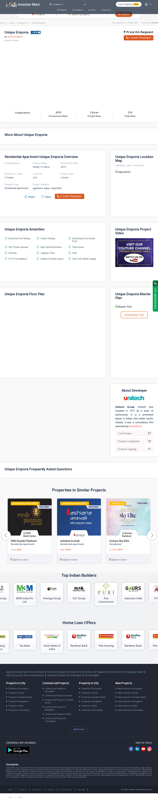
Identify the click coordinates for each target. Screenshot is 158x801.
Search (125, 14)
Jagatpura (22, 22)
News (20, 797)
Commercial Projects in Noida (58, 695)
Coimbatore (52, 671)
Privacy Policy (66, 789)
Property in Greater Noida (93, 697)
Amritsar (30, 671)
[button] (151, 535)
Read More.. (136, 426)
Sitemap (81, 789)
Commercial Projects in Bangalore (55, 708)
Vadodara (51, 675)
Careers (50, 789)
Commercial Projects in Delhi (58, 714)
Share (31, 197)
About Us (23, 789)
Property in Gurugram (91, 688)
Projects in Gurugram (18, 688)
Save (48, 197)
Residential (118, 503)
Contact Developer (140, 37)
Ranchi (9, 675)
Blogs (10, 797)
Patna (119, 671)
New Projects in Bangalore (130, 701)
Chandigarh (93, 675)
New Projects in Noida (128, 692)
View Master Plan (134, 315)
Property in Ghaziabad (92, 710)
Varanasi (63, 675)
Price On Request (139, 32)
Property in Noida (89, 692)
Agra (8, 671)
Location (56, 4)
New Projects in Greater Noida (132, 697)
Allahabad (18, 671)
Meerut (90, 671)
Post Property (128, 4)
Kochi (82, 671)
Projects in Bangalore (18, 701)
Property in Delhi (89, 705)
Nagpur (100, 671)
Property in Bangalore (91, 701)
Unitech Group (15, 36)
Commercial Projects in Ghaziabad (55, 719)
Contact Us (106, 10)
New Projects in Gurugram (130, 688)
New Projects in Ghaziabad (130, 710)
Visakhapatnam (77, 675)
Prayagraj (130, 671)
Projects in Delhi (15, 705)
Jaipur (12, 22)
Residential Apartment (25, 503)
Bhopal (40, 671)
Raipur (140, 671)
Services (92, 10)
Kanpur (72, 671)
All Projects (62, 10)
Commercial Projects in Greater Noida (59, 701)
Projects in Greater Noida (20, 697)
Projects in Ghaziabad (18, 710)
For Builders (77, 10)
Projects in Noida (16, 692)
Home (3, 22)
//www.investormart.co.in (140, 789)
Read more (79, 729)
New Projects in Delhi (127, 705)
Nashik (110, 671)
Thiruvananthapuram (33, 675)
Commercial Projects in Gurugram (55, 690)
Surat (18, 675)
